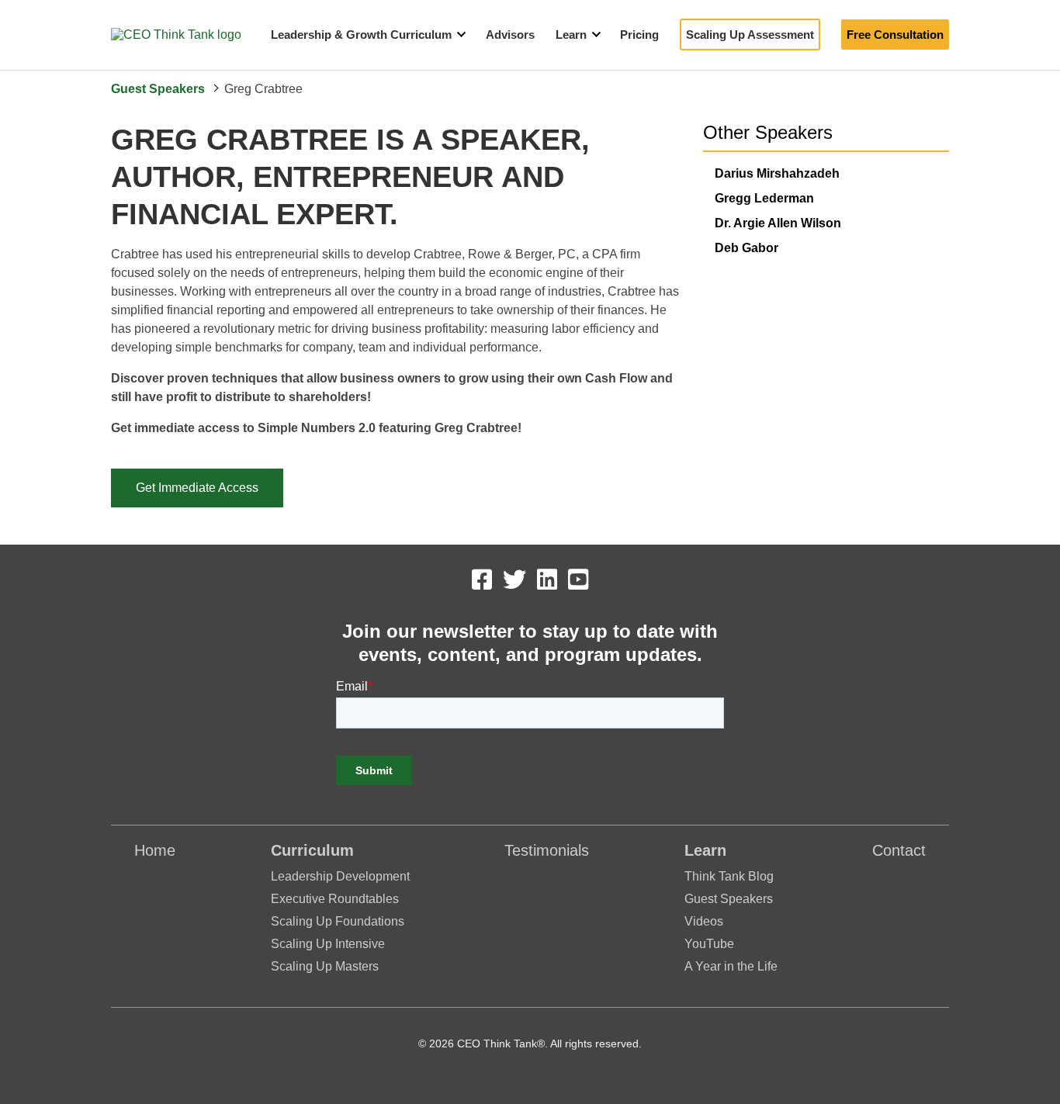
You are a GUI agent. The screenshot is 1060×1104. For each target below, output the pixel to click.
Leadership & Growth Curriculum (361, 34)
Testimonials (546, 850)
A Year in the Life (731, 966)
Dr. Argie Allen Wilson (778, 223)
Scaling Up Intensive (328, 943)
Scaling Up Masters (325, 966)
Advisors (510, 34)
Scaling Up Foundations (337, 921)
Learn (571, 34)
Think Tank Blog (729, 876)
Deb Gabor (746, 247)
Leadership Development (340, 876)
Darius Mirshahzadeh (777, 173)
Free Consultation (895, 34)
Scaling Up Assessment (750, 34)
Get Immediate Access (197, 487)
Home (154, 850)
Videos (703, 921)
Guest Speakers (158, 88)
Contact (899, 850)
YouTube (709, 943)
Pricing (639, 34)
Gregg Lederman (764, 198)
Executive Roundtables (335, 898)
